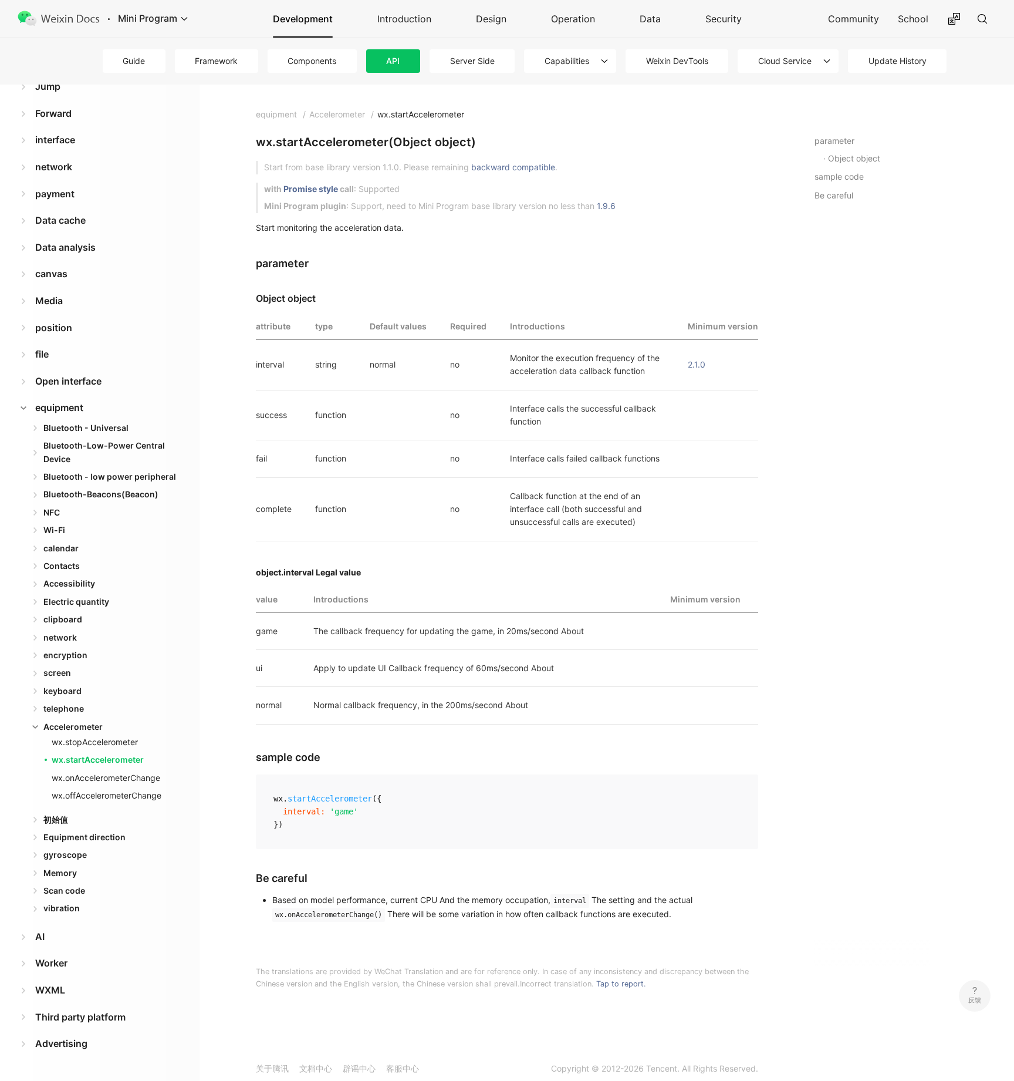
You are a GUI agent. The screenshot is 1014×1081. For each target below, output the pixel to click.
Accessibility (69, 583)
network (53, 167)
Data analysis (65, 247)
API (393, 61)
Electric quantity (76, 602)
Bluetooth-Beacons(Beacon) (100, 494)
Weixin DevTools (677, 61)
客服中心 (402, 1068)
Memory (60, 873)
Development (303, 19)
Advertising (61, 1043)
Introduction (404, 19)
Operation (573, 19)
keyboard (62, 691)
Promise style (310, 189)
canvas (51, 273)
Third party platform (80, 1017)
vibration (61, 908)
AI (40, 936)
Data (650, 19)
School (913, 19)
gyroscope (65, 855)
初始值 (55, 819)
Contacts (61, 566)
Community (853, 19)
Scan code (64, 890)
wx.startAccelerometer (98, 760)
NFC (51, 512)
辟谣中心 (359, 1068)
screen (57, 673)
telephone (63, 708)
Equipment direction (84, 837)
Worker (51, 963)
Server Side (472, 61)
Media (49, 301)
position (53, 328)
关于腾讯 (272, 1068)
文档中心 (315, 1068)
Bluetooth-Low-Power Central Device (104, 451)
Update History (897, 61)
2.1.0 (696, 364)
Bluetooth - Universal (86, 428)
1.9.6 (606, 206)
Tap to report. (621, 983)
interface (55, 140)
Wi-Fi (54, 530)
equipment (59, 407)
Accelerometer (73, 727)
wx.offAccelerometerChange (106, 795)
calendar (61, 548)
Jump (47, 86)
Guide (134, 61)
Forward (53, 113)
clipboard (62, 619)
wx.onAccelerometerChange (106, 778)
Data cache (60, 220)
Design (491, 19)
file (42, 354)
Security (723, 19)
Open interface (68, 381)
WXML (50, 990)
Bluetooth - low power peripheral (109, 476)
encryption (65, 655)
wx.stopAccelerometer (95, 742)
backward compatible (513, 167)
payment (55, 194)
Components (312, 61)
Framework (216, 61)
